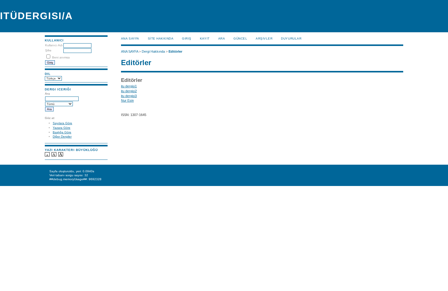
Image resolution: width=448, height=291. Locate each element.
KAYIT (205, 38)
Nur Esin (127, 100)
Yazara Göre (61, 127)
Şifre (48, 50)
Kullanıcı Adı (54, 45)
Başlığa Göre (62, 132)
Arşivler (264, 38)
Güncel (240, 38)
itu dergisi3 (129, 96)
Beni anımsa (61, 57)
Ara (221, 38)
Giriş (186, 38)
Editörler (175, 51)
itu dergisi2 (129, 91)
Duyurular (291, 38)
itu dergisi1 (129, 86)
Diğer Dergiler (62, 136)
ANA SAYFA (130, 38)
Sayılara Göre (62, 123)
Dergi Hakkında (153, 51)
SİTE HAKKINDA (161, 38)
